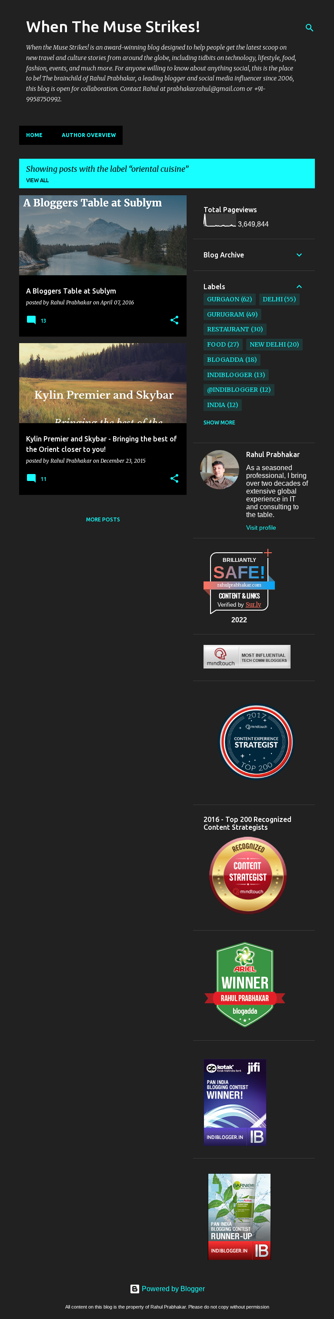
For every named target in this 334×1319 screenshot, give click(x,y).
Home (34, 135)
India (216, 405)
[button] (174, 320)
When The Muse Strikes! (113, 26)
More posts (103, 519)
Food (216, 344)
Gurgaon (223, 299)
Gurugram (225, 314)
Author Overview (89, 135)
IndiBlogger (229, 375)
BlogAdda (225, 360)
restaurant (228, 329)
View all (37, 180)
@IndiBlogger (232, 390)
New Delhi (268, 344)
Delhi (273, 299)
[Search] (309, 27)
